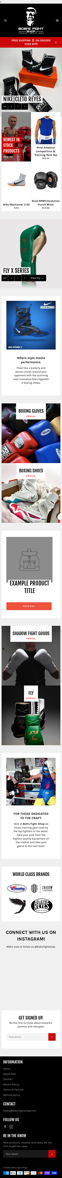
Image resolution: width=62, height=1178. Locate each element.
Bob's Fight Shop (19, 1167)
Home (6, 1068)
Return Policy (11, 1084)
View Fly (37, 277)
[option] (31, 82)
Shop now (38, 106)
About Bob (9, 1073)
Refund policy (11, 1094)
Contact (8, 1079)
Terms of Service (13, 1089)
